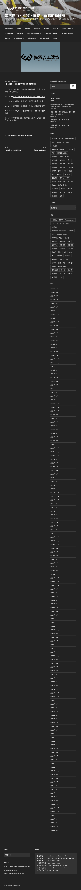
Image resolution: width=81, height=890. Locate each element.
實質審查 (70, 164)
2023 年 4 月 (54, 433)
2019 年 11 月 (54, 582)
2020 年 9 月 (54, 548)
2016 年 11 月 (54, 697)
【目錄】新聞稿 (55, 99)
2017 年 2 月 (54, 685)
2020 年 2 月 (54, 570)
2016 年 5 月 (54, 719)
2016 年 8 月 (54, 708)
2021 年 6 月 (54, 515)
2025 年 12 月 (54, 314)
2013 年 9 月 (54, 819)
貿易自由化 (55, 189)
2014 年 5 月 (54, 789)
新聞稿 (19, 28)
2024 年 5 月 (54, 385)
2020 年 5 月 (54, 559)
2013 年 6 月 (54, 830)
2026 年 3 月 (54, 303)
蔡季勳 (54, 185)
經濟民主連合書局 (67, 33)
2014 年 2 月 (54, 800)
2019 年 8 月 (54, 593)
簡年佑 (62, 178)
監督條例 (68, 174)
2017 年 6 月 (54, 671)
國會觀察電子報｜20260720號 (59, 120)
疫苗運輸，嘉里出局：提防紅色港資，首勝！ (29, 101)
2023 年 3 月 (54, 437)
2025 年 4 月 (54, 344)
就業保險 (62, 167)
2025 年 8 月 (54, 329)
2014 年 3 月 (54, 797)
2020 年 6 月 (54, 556)
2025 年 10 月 (54, 322)
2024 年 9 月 (54, 370)
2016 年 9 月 (54, 704)
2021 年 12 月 (54, 493)
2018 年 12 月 (54, 622)
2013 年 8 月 (54, 823)
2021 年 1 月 (54, 533)
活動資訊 (37, 28)
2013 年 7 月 (54, 826)
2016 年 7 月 (54, 711)
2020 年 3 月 (54, 567)
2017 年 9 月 (54, 659)
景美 (65, 171)
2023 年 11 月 (54, 407)
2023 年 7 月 (54, 422)
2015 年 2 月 (54, 760)
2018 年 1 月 (54, 645)
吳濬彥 (67, 156)
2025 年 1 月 (54, 355)
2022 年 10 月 (54, 455)
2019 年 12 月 (54, 578)
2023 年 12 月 (54, 403)
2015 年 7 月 (54, 749)
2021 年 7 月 (54, 511)
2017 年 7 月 (54, 667)
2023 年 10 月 (54, 411)
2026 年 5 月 (54, 296)
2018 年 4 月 (54, 641)
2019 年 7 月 (54, 596)
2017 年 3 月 (54, 682)
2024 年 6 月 (54, 381)
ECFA (61, 139)
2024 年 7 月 (54, 378)
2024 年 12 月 (54, 359)
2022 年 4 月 (54, 478)
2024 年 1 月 (54, 400)
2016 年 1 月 (54, 734)
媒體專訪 (54, 164)
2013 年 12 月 (54, 808)
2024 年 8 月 (54, 374)
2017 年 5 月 (54, 674)
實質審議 (54, 167)
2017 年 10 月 (54, 656)
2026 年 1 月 (54, 311)
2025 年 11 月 (54, 318)
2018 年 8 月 (54, 637)
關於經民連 (8, 28)
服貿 (70, 171)
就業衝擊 (70, 167)
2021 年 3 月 (54, 526)
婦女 (69, 160)
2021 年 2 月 (54, 530)
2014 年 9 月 (54, 774)
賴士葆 (70, 189)
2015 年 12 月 (54, 737)
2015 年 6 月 (54, 752)
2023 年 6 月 (54, 426)
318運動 (54, 139)
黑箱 (61, 196)
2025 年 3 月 (54, 348)
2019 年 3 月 (54, 611)
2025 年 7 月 (54, 333)
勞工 (53, 153)
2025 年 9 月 (54, 326)
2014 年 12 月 (54, 767)
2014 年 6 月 (54, 786)
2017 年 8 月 (54, 663)
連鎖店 (70, 192)
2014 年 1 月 (54, 804)
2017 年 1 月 (54, 689)
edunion (15, 81)
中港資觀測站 (18, 38)
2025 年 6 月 (54, 337)
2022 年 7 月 (54, 467)
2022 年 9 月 (54, 459)
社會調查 (54, 178)
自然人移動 (61, 181)
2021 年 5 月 (54, 518)
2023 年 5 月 (54, 429)
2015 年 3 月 (54, 756)
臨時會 (54, 181)
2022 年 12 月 (54, 448)
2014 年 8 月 (54, 778)
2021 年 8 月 (54, 507)
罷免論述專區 (32, 38)
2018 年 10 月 (54, 630)
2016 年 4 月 (54, 723)
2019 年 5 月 (54, 604)
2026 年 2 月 (54, 307)
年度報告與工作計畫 (50, 33)
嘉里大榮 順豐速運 (12, 136)
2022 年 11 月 (54, 452)
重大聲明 (46, 28)
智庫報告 (27, 28)
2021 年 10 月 (54, 500)
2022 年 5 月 (54, 474)
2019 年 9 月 (54, 589)
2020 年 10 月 (54, 544)
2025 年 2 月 (54, 352)
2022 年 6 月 (54, 470)
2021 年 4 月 (54, 522)
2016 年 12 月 (54, 693)
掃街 (59, 171)
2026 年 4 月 (54, 300)
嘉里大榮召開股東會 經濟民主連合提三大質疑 (29, 96)
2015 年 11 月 (54, 741)
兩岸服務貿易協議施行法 (59, 149)
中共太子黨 (60, 142)
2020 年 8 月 (54, 552)
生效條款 (59, 174)
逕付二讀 (62, 192)
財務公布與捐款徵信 (33, 33)
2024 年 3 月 (54, 392)
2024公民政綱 (9, 33)
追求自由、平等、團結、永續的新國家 (35, 15)
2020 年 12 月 (54, 537)
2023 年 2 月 (54, 441)
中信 (53, 142)
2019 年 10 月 (54, 585)
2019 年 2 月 (54, 615)
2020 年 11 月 (54, 541)
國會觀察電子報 (44, 38)
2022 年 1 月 (54, 489)
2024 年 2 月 (54, 396)
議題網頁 (7, 38)
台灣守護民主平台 (57, 156)
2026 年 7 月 (54, 288)
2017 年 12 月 (54, 648)
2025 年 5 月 (54, 340)
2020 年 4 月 (54, 563)
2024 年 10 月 (54, 366)
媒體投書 (62, 164)
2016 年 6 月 (54, 715)
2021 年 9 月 (54, 504)
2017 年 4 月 (54, 678)
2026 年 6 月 (54, 292)
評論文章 (56, 28)
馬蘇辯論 (54, 196)
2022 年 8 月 (54, 463)
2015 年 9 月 (54, 745)
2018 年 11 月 (54, 626)
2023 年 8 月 (54, 418)
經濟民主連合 (21, 136)
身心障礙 (54, 192)
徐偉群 (54, 171)
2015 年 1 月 (54, 763)
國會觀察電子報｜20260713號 (59, 125)
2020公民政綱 (66, 28)
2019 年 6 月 (54, 600)
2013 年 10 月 (54, 815)
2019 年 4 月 (54, 608)
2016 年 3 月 (54, 726)
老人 (67, 178)
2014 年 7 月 (54, 782)
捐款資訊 (20, 33)
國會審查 (54, 160)
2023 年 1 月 (54, 444)
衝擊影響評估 (62, 185)
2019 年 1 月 (54, 619)
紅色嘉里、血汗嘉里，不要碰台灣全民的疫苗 (29, 106)
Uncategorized (69, 139)
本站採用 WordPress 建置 (12, 885)
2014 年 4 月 (54, 793)
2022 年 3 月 (54, 481)
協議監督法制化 (62, 153)
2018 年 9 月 (54, 633)
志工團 (55, 38)
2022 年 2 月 (54, 485)
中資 (67, 142)
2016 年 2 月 (54, 730)
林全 (53, 174)
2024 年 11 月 (54, 363)
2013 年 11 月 (54, 812)
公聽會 (71, 149)
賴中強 (63, 189)
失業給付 (62, 160)
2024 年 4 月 (54, 389)
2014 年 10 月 (54, 771)
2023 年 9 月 (54, 415)
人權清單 (54, 146)
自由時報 (70, 181)
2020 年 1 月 (54, 574)
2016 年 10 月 (54, 700)
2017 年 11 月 (54, 652)
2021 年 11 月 (54, 496)
